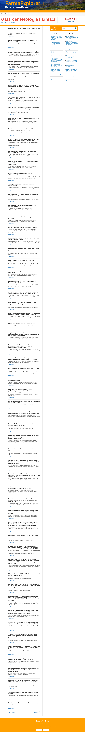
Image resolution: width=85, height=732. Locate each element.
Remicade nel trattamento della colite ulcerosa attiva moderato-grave (23, 369)
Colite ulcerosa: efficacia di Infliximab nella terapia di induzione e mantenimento (23, 379)
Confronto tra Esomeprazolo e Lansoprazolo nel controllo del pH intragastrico (21, 424)
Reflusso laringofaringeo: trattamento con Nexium (22, 227)
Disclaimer (59, 726)
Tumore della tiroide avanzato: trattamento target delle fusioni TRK (72, 37)
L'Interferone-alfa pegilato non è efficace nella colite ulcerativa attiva (23, 536)
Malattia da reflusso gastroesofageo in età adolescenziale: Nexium (20, 174)
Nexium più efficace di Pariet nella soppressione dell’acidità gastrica (22, 205)
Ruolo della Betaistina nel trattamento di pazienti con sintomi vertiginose (56, 65)
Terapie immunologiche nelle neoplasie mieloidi (71, 52)
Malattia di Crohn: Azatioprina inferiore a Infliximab (22, 128)
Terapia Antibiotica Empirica (57, 55)
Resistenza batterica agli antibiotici (56, 75)
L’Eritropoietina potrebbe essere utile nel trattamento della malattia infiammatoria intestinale (23, 487)
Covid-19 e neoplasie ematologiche (70, 81)
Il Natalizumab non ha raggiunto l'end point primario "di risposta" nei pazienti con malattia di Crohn (24, 658)
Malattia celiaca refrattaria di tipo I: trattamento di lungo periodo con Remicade (24, 249)
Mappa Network (46, 723)
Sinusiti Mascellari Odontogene (54, 52)
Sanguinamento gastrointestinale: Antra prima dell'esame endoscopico (21, 261)
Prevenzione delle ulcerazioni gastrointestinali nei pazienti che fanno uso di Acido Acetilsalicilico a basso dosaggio (23, 87)
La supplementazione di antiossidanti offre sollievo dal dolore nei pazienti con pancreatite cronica (23, 74)
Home (2, 13)
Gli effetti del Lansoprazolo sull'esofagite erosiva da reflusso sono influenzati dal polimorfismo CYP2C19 (23, 623)
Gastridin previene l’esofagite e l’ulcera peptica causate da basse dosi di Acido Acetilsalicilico (24, 29)
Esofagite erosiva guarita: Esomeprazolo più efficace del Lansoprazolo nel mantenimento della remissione (24, 313)
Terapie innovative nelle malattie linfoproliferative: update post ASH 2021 (71, 48)
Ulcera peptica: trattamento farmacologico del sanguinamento (21, 184)
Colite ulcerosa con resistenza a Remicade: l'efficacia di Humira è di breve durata (24, 97)
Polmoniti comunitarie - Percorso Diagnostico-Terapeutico (56, 43)
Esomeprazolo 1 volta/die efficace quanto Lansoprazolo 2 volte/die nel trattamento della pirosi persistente (24, 358)
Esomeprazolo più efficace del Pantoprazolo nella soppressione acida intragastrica (22, 303)
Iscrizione (71, 21)
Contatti (41, 723)
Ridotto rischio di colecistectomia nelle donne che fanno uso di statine (22, 41)
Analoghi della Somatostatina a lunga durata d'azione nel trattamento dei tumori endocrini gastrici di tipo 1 (23, 108)
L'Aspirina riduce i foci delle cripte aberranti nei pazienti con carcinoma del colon (24, 574)
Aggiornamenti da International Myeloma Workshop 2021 (70, 56)
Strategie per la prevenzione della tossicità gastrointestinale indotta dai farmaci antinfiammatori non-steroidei (23, 500)
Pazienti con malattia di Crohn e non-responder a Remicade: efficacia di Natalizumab (22, 282)
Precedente (12, 712)
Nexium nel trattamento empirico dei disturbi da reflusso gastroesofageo (22, 151)
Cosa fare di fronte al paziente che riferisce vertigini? (55, 70)
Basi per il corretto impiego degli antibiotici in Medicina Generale (56, 78)
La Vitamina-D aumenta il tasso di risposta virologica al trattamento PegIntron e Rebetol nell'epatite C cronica (24, 51)
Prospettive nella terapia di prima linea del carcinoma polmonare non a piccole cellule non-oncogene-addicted (71, 76)
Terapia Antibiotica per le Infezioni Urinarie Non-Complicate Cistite (56, 48)
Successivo (36, 712)
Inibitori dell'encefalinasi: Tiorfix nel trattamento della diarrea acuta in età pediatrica (23, 238)
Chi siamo (37, 723)
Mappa (6, 13)
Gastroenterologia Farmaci (28, 19)
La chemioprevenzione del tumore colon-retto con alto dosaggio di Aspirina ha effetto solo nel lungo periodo (23, 412)
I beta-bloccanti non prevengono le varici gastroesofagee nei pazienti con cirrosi (20, 390)
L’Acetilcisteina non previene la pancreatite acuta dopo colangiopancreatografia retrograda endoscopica (23, 292)
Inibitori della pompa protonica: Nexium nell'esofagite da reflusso (23, 271)
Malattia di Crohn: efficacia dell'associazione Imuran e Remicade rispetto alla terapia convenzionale (23, 140)
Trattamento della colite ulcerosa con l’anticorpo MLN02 (22, 449)
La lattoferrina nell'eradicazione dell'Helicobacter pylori (24, 702)
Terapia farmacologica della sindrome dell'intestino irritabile (23, 693)
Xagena (10, 13)
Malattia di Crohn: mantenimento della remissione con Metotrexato (23, 118)
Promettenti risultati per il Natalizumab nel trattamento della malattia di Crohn (24, 402)
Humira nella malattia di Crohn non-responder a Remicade (21, 217)
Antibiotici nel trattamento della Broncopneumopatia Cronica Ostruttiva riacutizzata (56, 38)
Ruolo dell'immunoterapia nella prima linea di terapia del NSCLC (71, 61)
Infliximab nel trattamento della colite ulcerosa (21, 323)
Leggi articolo (11, 36)
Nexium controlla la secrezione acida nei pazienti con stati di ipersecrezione (23, 195)
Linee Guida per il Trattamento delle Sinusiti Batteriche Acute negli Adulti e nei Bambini (57, 60)
